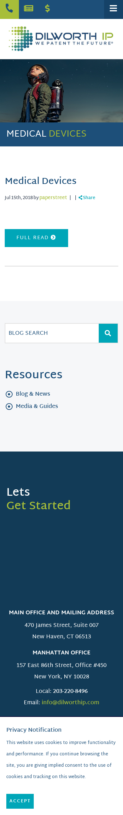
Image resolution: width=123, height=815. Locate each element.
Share (88, 198)
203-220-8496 (70, 691)
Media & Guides (37, 406)
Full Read (33, 238)
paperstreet (53, 198)
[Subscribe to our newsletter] (28, 9)
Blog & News (33, 394)
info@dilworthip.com (70, 703)
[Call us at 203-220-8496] (9, 9)
